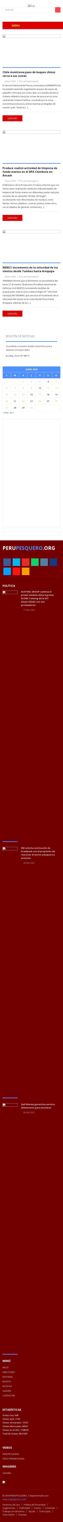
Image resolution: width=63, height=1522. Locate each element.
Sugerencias (9, 1507)
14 (15, 394)
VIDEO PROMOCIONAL (14, 1458)
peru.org (29, 548)
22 (23, 401)
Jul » (12, 412)
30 (31, 407)
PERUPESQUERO (11, 1453)
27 (6, 407)
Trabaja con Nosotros (14, 1511)
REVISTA (7, 1381)
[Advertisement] (31, 473)
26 (56, 401)
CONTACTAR (9, 1395)
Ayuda (32, 1511)
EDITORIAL (8, 1376)
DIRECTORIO (9, 1372)
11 (48, 388)
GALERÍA (7, 1390)
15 (23, 394)
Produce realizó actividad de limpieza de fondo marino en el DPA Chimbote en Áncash (30, 171)
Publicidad (24, 1507)
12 (56, 388)
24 (39, 401)
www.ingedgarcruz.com (14, 1499)
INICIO (6, 1367)
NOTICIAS (7, 1386)
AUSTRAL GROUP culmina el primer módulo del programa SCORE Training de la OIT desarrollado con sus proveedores (37, 598)
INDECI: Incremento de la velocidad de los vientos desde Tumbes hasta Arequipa (30, 269)
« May (6, 412)
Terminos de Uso (11, 1504)
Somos (37, 1507)
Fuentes (22, 1514)
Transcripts (45, 1511)
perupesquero (31, 81)
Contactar (50, 1507)
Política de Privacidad (35, 1504)
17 (39, 394)
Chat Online (8, 1514)
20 (6, 401)
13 (6, 394)
